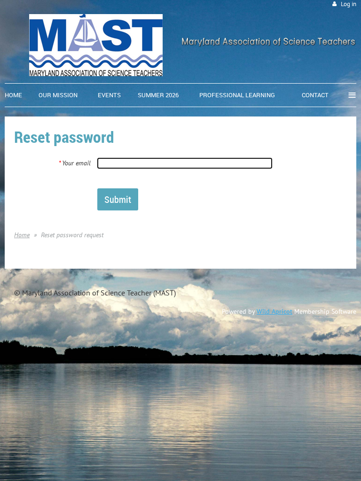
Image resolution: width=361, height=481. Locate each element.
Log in (348, 4)
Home (22, 235)
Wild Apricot (274, 311)
